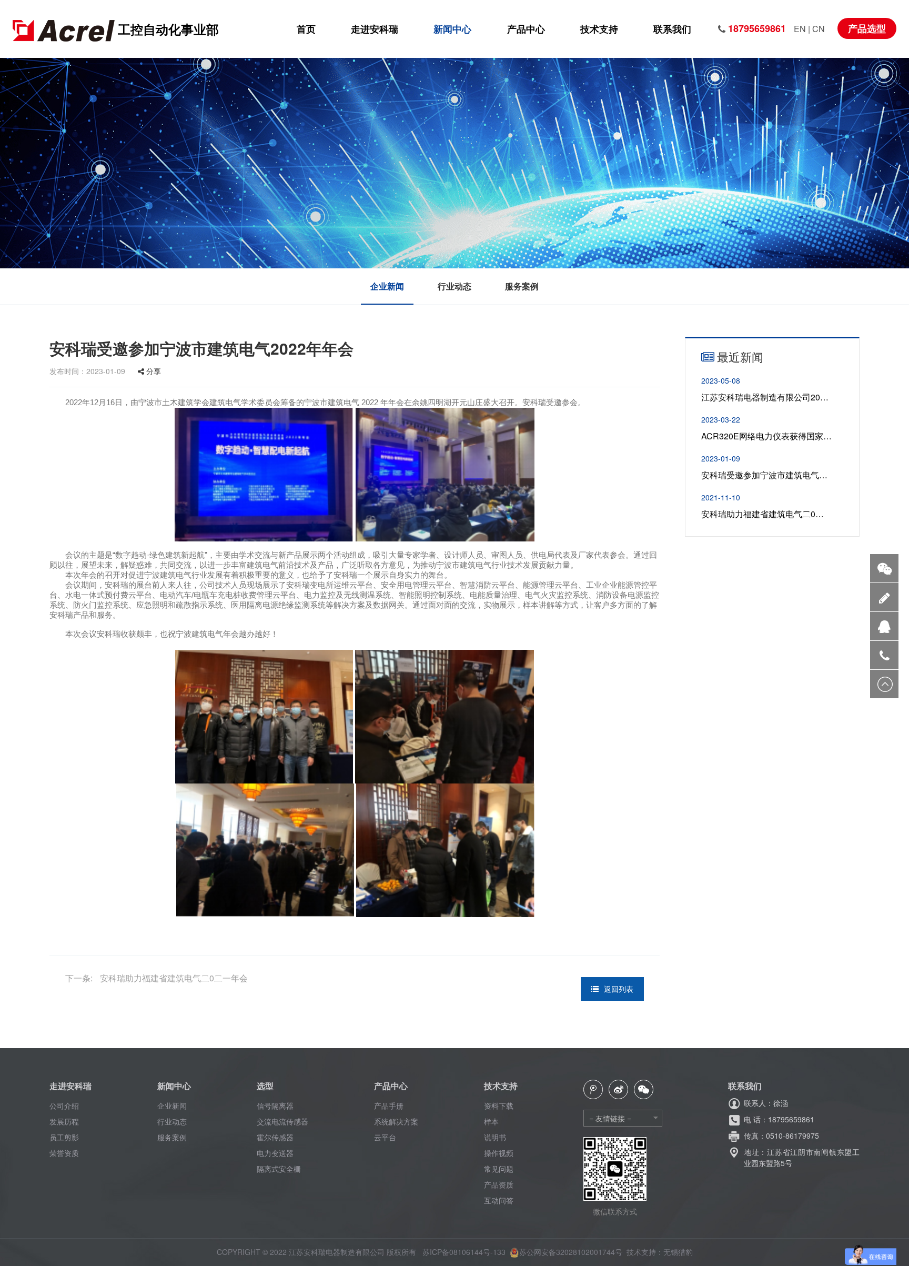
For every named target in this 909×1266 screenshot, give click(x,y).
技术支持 (599, 29)
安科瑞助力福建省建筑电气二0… (762, 514)
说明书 (495, 1137)
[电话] (885, 655)
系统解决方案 (396, 1121)
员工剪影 (64, 1137)
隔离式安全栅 (279, 1168)
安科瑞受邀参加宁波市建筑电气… (764, 475)
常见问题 (498, 1168)
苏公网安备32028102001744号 (570, 1252)
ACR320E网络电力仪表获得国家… (766, 436)
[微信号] (884, 568)
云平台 (385, 1137)
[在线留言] (884, 597)
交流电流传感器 (282, 1121)
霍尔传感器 (275, 1137)
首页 (306, 29)
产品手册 (388, 1105)
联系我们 (672, 29)
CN (818, 29)
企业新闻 (387, 286)
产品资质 (498, 1184)
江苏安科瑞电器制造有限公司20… (765, 397)
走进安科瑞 (374, 29)
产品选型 (867, 28)
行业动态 (454, 286)
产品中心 (526, 29)
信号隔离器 (275, 1105)
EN (801, 29)
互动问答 (498, 1200)
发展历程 (64, 1121)
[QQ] (884, 626)
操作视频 (498, 1153)
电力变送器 (275, 1153)
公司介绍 (64, 1105)
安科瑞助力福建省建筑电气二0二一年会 (173, 978)
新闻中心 (452, 29)
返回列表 (618, 988)
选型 (265, 1086)
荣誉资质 (64, 1153)
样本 (491, 1121)
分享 (152, 371)
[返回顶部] (884, 684)
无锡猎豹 (678, 1252)
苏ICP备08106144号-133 (464, 1252)
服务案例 (522, 286)
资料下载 (498, 1105)
